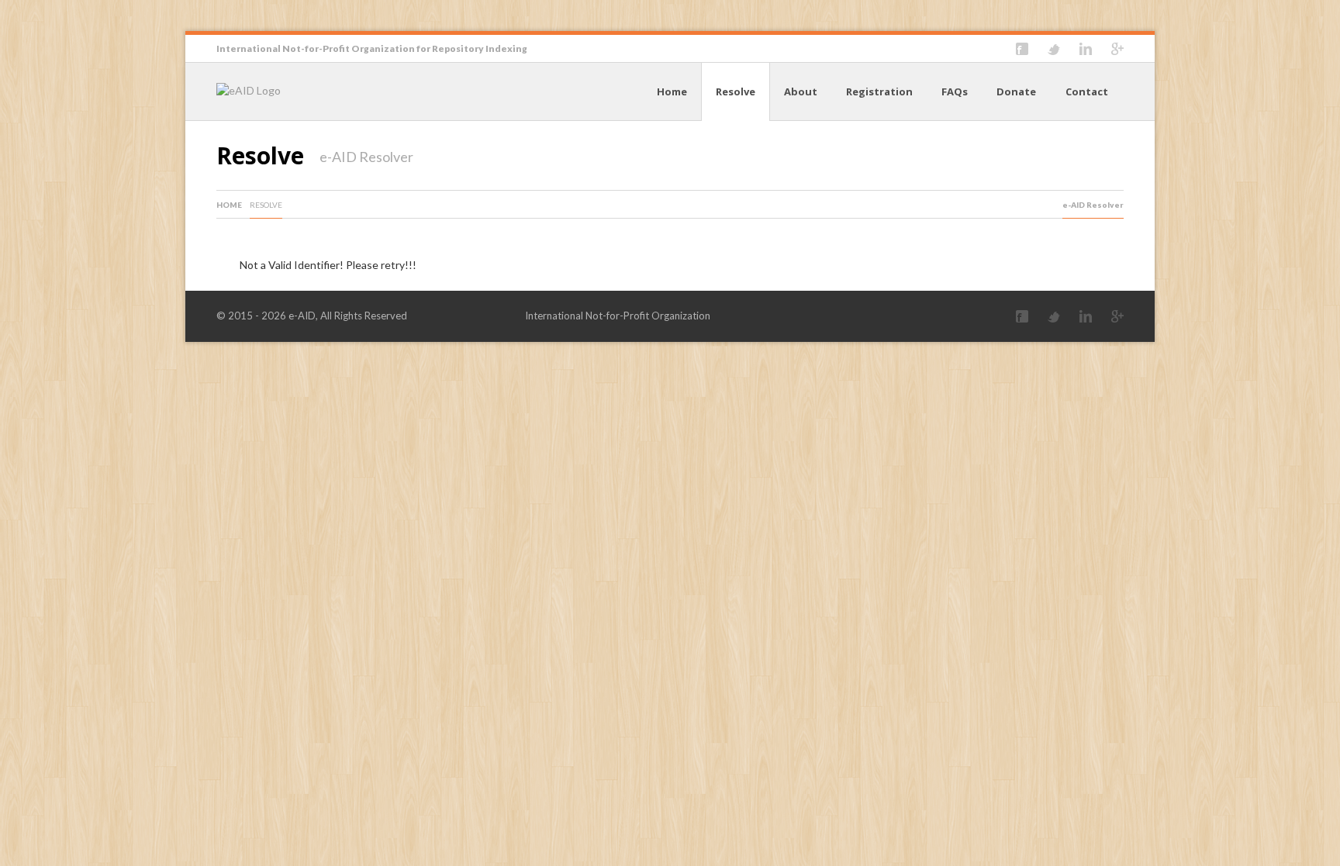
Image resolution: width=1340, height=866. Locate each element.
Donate (1016, 91)
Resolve (735, 91)
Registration (879, 91)
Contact (1086, 91)
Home (672, 91)
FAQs (954, 91)
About (800, 91)
